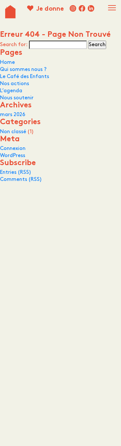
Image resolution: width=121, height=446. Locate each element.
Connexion (12, 148)
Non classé (13, 131)
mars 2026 (12, 114)
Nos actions (14, 83)
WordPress (12, 155)
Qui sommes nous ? (23, 69)
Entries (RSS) (15, 172)
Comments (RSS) (21, 179)
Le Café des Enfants (24, 76)
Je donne (50, 9)
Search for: (14, 44)
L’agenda (11, 90)
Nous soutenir (17, 97)
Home (7, 62)
